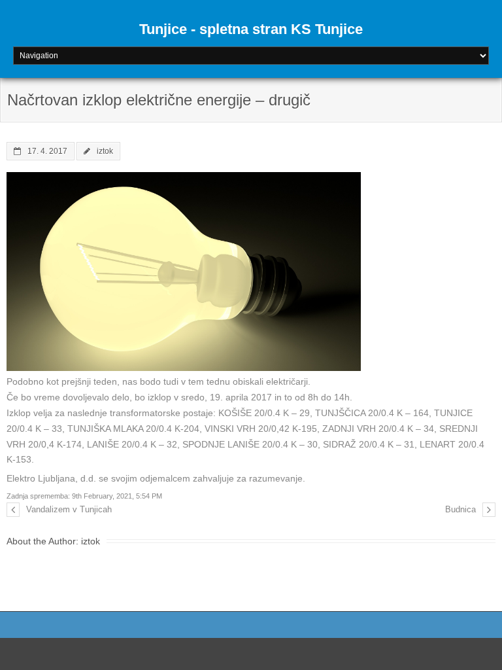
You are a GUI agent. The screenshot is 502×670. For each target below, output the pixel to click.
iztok (105, 151)
